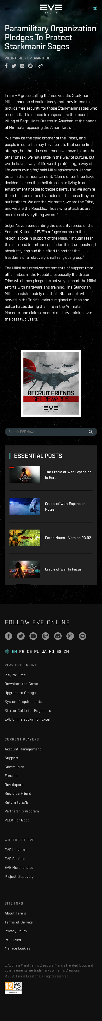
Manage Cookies (17, 948)
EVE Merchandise (19, 867)
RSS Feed (13, 940)
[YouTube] (33, 636)
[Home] (51, 12)
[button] (95, 8)
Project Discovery (19, 876)
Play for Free (15, 675)
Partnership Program (22, 811)
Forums (11, 776)
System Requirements (23, 702)
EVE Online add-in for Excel (27, 719)
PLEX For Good (17, 820)
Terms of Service (19, 922)
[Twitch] (45, 636)
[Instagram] (70, 636)
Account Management (23, 749)
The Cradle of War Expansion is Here (68, 475)
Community (14, 767)
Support (11, 758)
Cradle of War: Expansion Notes (65, 506)
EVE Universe (16, 850)
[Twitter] (21, 636)
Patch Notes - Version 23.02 (68, 537)
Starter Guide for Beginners (28, 711)
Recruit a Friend (18, 793)
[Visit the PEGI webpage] (13, 988)
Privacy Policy (16, 931)
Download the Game (21, 684)
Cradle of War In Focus (63, 569)
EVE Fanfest (15, 859)
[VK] (82, 636)
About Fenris (15, 913)
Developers (14, 785)
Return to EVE (16, 802)
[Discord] (58, 636)
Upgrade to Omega (20, 693)
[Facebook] (8, 636)
